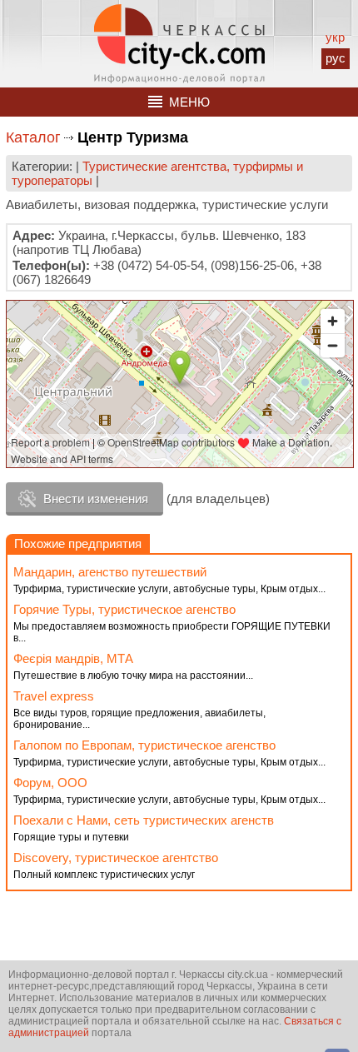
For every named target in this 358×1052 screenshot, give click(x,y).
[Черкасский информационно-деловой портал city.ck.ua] (179, 43)
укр (335, 37)
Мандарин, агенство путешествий (109, 572)
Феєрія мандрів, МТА (73, 658)
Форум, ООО (50, 782)
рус (336, 58)
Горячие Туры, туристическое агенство (124, 609)
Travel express (53, 696)
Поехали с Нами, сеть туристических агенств (143, 820)
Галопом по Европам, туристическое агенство (144, 745)
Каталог (33, 137)
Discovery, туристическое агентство (115, 857)
